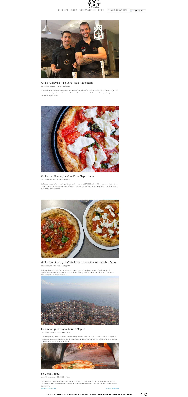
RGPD (100, 394)
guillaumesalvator (50, 86)
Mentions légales (90, 394)
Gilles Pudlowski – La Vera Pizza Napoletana (67, 82)
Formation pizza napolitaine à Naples (63, 329)
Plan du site (107, 394)
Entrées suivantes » (112, 388)
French (138, 10)
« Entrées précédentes (48, 388)
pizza (68, 86)
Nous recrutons (117, 10)
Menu (74, 10)
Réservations (88, 10)
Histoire (63, 10)
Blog (101, 10)
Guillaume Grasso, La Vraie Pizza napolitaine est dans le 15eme (78, 262)
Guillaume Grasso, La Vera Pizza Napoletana (67, 176)
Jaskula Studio (127, 394)
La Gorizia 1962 (50, 373)
